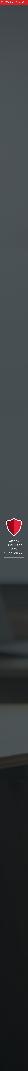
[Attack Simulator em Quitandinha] (12, 2)
